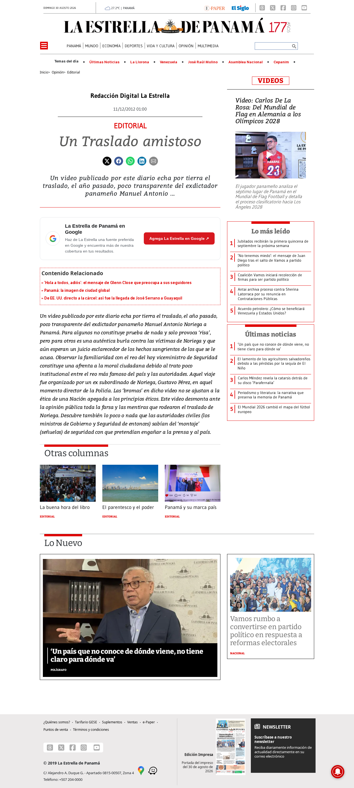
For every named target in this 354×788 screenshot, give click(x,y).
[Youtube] (304, 7)
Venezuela (168, 62)
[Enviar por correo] (153, 160)
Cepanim (281, 62)
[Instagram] (293, 7)
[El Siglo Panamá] (240, 8)
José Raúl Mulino (203, 62)
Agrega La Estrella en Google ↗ (179, 238)
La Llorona (139, 62)
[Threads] (262, 7)
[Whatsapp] (130, 160)
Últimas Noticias (104, 62)
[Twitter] (107, 160)
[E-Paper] (214, 8)
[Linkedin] (141, 160)
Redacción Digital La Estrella (130, 96)
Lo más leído (270, 231)
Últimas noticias (270, 334)
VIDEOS (270, 81)
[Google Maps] (141, 770)
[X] (272, 7)
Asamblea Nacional (245, 62)
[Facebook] (283, 7)
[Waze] (152, 770)
